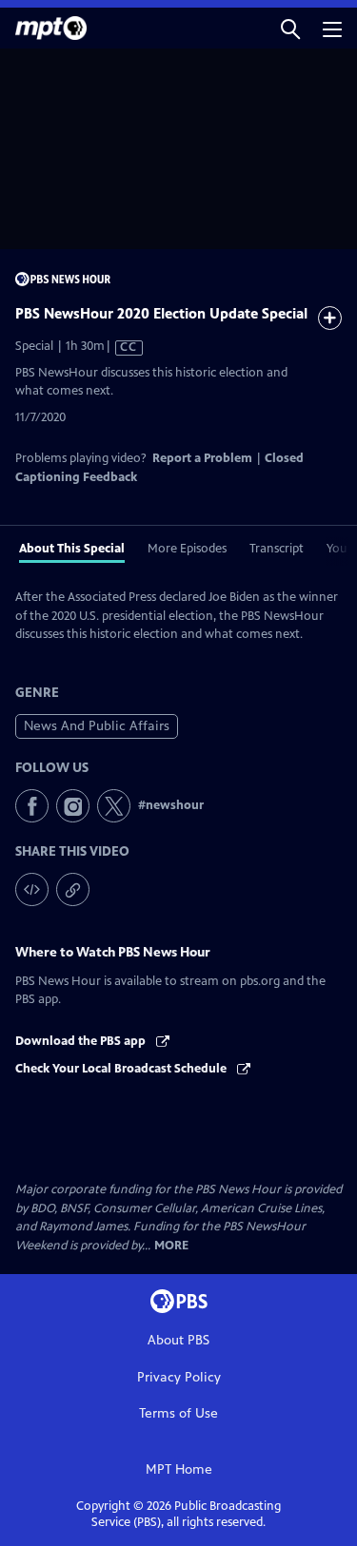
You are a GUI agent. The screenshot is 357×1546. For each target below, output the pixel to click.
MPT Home (179, 1469)
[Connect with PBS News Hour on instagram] (72, 805)
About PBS (178, 1340)
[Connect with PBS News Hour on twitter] (113, 805)
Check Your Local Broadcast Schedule (122, 1068)
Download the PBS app (82, 1041)
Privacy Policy (179, 1377)
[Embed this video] (32, 889)
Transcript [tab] (276, 548)
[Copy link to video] (72, 889)
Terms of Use (178, 1413)
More (171, 1246)
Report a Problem (202, 458)
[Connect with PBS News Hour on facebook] (32, 805)
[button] (290, 28)
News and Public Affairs (96, 726)
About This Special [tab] (72, 548)
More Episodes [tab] (187, 548)
